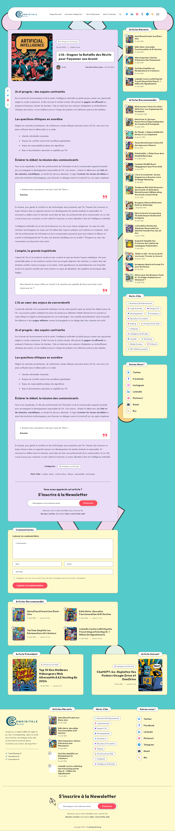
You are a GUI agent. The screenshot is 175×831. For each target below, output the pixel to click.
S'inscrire (88, 503)
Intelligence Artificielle (69, 42)
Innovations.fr (13, 759)
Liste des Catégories (73, 14)
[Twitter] (127, 14)
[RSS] (153, 14)
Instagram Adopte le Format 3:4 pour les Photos (149, 265)
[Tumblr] (142, 14)
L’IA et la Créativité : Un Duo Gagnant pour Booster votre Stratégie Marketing (148, 177)
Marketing (148, 339)
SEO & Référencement (139, 349)
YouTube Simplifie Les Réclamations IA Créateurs (41, 632)
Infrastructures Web (151, 324)
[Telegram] (147, 14)
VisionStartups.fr (14, 753)
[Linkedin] (132, 14)
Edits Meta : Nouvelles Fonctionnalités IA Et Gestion (95, 613)
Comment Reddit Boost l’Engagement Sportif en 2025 (148, 165)
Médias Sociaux (136, 344)
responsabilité (79, 474)
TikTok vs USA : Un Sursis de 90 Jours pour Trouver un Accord (149, 255)
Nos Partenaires (93, 14)
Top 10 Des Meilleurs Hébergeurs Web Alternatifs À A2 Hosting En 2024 (58, 675)
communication (60, 474)
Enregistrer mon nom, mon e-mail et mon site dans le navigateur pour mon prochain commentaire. (51, 578)
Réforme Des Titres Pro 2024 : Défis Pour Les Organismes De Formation (149, 109)
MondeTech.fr (14, 756)
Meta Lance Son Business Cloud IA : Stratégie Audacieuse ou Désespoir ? (149, 277)
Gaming (133, 324)
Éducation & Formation (139, 319)
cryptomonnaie (136, 308)
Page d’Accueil (55, 14)
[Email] (158, 14)
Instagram (134, 329)
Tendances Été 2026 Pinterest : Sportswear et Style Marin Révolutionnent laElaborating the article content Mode (149, 191)
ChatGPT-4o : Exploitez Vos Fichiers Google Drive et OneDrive (116, 675)
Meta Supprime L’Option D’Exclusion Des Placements (147, 59)
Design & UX (154, 308)
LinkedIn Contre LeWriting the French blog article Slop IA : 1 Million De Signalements (95, 632)
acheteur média (47, 474)
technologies (90, 474)
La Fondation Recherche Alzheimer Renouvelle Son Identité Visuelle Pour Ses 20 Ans (148, 229)
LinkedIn (133, 339)
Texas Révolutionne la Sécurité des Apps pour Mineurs (149, 144)
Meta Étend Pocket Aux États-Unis (43, 613)
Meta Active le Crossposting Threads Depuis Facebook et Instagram (148, 215)
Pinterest (153, 344)
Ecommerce (154, 313)
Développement (136, 313)
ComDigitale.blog (93, 827)
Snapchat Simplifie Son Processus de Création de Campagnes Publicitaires (146, 243)
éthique (70, 474)
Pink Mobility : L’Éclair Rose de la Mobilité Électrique (149, 154)
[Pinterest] (137, 14)
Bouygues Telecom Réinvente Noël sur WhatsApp (148, 204)
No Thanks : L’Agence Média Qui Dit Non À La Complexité (149, 133)
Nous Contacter (109, 14)
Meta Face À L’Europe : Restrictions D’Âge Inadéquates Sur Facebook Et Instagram (149, 121)
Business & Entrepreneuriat (141, 303)
